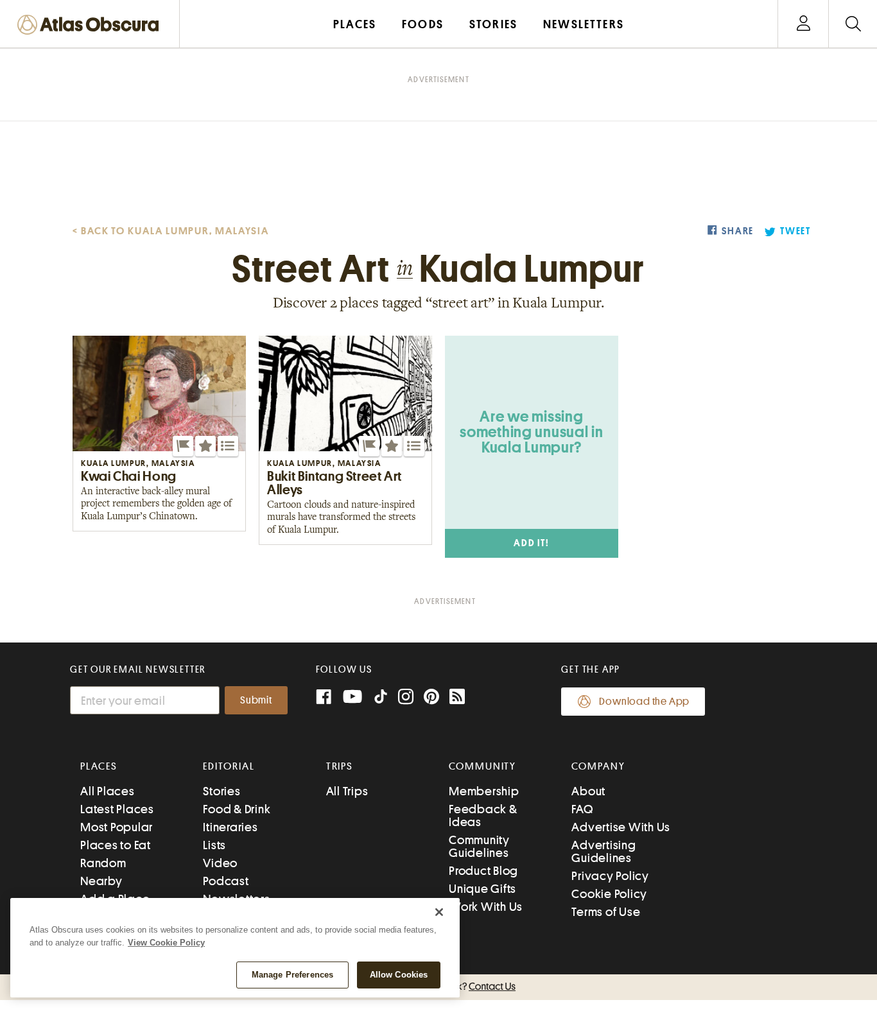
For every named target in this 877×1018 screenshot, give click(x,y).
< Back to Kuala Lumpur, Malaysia (170, 231)
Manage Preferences (292, 974)
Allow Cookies (399, 974)
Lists (214, 845)
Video (220, 863)
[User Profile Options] (803, 24)
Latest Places (117, 809)
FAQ (582, 809)
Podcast (225, 881)
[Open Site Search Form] (853, 24)
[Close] (439, 912)
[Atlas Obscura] (91, 25)
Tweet (795, 231)
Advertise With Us (620, 827)
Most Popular (116, 827)
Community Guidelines (479, 846)
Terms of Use (605, 912)
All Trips (347, 791)
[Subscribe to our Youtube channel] (352, 698)
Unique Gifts (482, 889)
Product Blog (483, 871)
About (588, 791)
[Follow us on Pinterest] (431, 698)
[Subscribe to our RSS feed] (457, 698)
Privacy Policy (610, 876)
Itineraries (230, 827)
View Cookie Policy (166, 942)
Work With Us (486, 907)
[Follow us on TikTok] (381, 699)
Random (103, 863)
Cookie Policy (609, 894)
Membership (484, 791)
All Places (107, 791)
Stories (221, 791)
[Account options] (803, 24)
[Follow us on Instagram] (405, 698)
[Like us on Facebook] (323, 698)
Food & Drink (236, 809)
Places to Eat (115, 845)
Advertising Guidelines (603, 851)
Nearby (101, 881)
